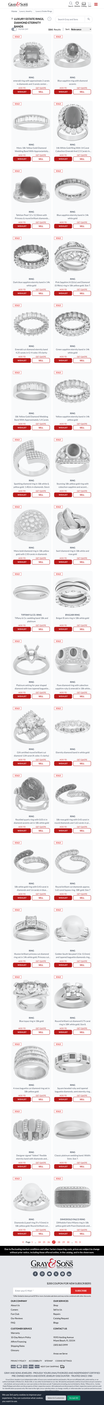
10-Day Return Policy (21, 1337)
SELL (41, 91)
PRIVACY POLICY (18, 1360)
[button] (46, 19)
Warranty (15, 1332)
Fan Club (15, 1313)
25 (44, 1242)
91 (76, 1242)
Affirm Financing (19, 1341)
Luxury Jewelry (25, 11)
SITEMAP (48, 1360)
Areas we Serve (60, 1353)
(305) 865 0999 (60, 1344)
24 (39, 1242)
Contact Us (60, 1328)
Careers (14, 1309)
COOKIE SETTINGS (62, 1360)
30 (68, 1242)
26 (48, 1242)
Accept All (74, 1398)
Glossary (15, 1350)
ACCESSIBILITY (34, 1360)
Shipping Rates (18, 1345)
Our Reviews (17, 1318)
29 (63, 1242)
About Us (15, 1305)
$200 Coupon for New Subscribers (69, 1283)
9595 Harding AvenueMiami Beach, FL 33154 (64, 1339)
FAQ (13, 1322)
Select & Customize (56, 1398)
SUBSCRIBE (82, 1290)
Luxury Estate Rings (43, 11)
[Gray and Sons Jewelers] (18, 4)
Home (14, 11)
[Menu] (94, 4)
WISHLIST (22, 91)
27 (54, 1242)
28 (59, 1242)
